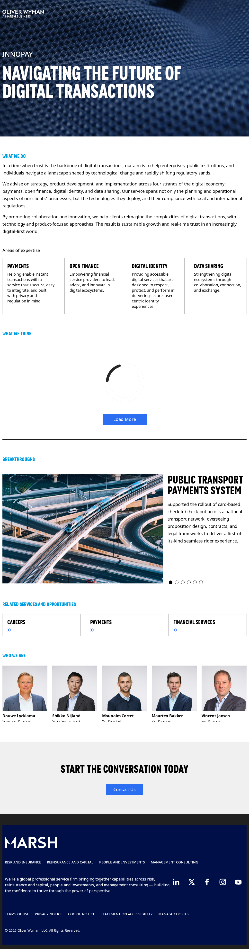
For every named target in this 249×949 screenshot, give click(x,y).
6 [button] (201, 582)
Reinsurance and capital (70, 862)
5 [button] (195, 582)
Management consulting (174, 862)
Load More (124, 419)
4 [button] (189, 582)
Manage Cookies (173, 914)
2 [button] (177, 582)
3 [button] (183, 582)
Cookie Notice (81, 914)
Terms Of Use (17, 914)
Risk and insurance (23, 862)
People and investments (122, 862)
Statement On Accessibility (126, 914)
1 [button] (171, 582)
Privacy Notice (48, 914)
